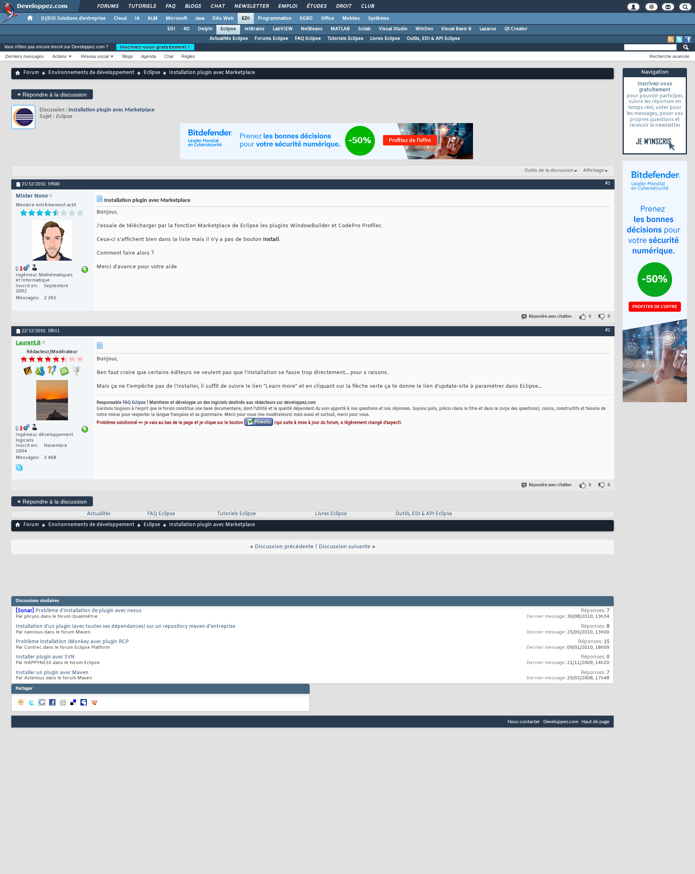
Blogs (193, 6)
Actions (59, 56)
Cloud (120, 18)
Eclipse (228, 29)
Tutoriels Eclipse (345, 38)
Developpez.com (560, 721)
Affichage (593, 170)
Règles (188, 56)
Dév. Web (223, 18)
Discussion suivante (344, 546)
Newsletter (251, 6)
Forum (31, 73)
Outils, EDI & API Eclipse (433, 38)
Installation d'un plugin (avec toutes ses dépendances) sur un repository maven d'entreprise (125, 626)
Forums (107, 6)
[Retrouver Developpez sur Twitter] (679, 39)
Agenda (148, 56)
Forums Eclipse (271, 38)
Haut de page (595, 721)
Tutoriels (141, 6)
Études (316, 6)
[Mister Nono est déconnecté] (52, 241)
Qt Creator (516, 29)
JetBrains (254, 29)
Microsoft (176, 18)
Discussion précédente (284, 546)
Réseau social (95, 56)
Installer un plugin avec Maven (52, 673)
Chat (217, 6)
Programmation (275, 18)
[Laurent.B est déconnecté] (52, 401)
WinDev (424, 29)
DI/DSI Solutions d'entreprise (73, 18)
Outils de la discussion (549, 170)
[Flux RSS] (671, 39)
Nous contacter (524, 721)
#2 (607, 330)
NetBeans (312, 29)
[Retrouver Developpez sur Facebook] (688, 39)
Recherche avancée (669, 56)
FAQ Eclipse (308, 38)
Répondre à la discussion (52, 94)
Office (327, 18)
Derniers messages (24, 56)
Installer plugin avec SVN (45, 657)
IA (137, 18)
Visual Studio (393, 29)
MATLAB (340, 29)
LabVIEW (283, 29)
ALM (153, 18)
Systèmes (378, 18)
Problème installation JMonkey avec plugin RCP (72, 642)
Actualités (99, 514)
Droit (343, 6)
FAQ (170, 6)
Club (367, 6)
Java (199, 18)
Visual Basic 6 (456, 29)
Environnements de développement (91, 73)
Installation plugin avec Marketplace (111, 110)
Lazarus (487, 29)
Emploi (287, 6)
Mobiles (351, 18)
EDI (246, 18)
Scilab (364, 29)
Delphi (205, 29)
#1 (607, 183)
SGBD (306, 18)
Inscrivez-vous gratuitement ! (155, 47)
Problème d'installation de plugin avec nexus (88, 611)
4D (186, 29)
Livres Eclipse (385, 38)
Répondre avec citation (550, 317)
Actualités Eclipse (229, 38)
